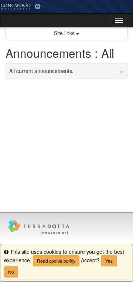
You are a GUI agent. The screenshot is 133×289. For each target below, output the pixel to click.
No (11, 272)
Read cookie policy (56, 261)
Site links (65, 33)
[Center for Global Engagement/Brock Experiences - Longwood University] (66, 6)
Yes (109, 261)
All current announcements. (66, 70)
